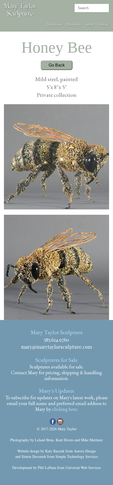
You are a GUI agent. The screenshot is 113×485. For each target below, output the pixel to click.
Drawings (74, 24)
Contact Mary (24, 372)
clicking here (64, 409)
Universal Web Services (83, 467)
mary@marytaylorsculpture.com (56, 347)
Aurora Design (85, 450)
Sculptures (55, 24)
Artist (89, 24)
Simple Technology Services (76, 456)
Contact (103, 24)
